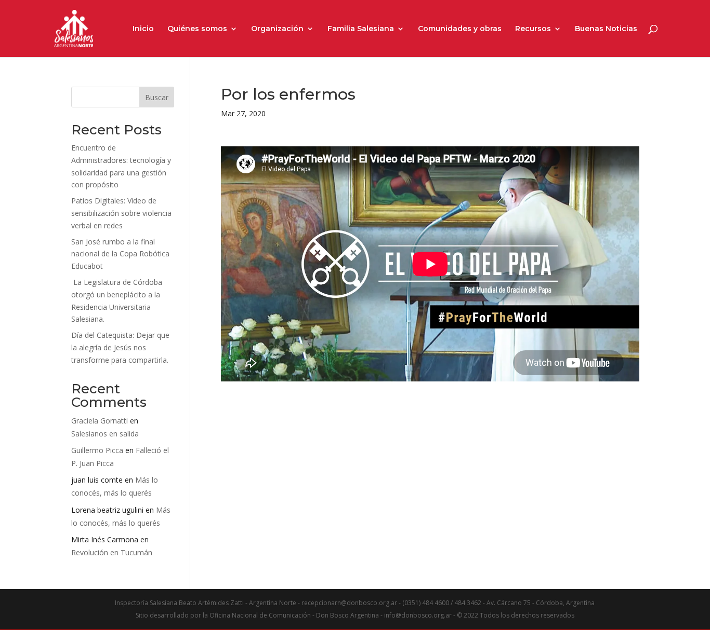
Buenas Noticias (606, 29)
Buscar (156, 97)
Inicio (143, 29)
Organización (277, 29)
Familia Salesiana (360, 29)
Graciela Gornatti (99, 421)
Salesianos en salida (105, 434)
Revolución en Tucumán (111, 552)
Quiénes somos (197, 29)
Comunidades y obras (460, 29)
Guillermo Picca (97, 450)
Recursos (533, 29)
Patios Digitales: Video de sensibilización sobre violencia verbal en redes (121, 213)
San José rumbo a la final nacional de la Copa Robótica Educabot (120, 254)
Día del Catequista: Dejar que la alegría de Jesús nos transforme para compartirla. (120, 347)
